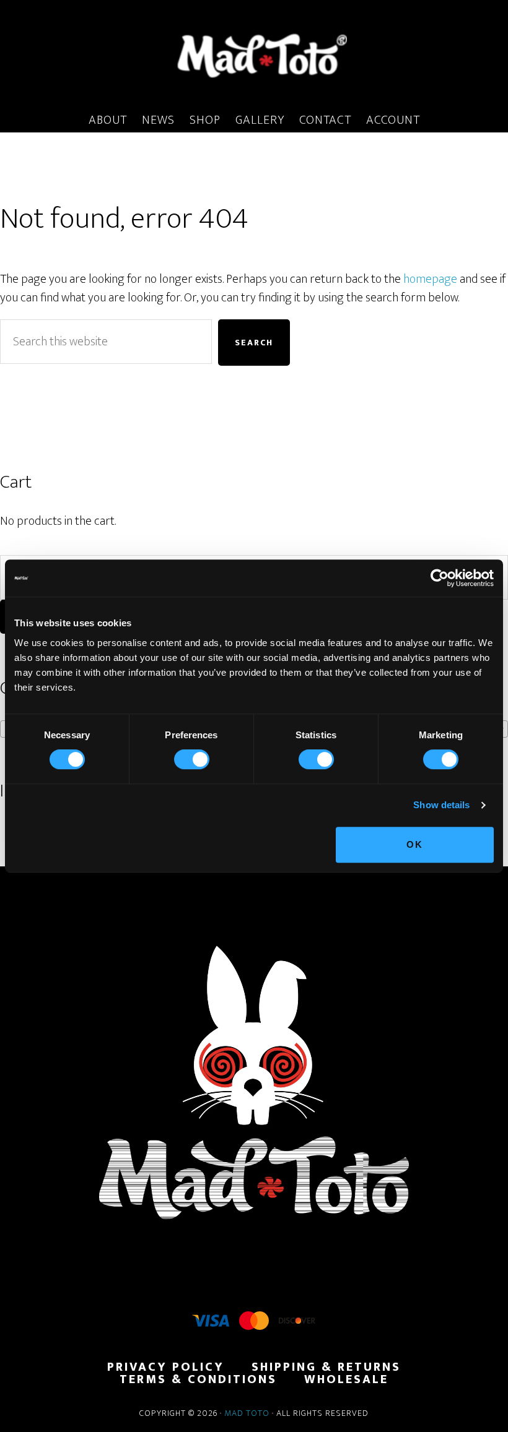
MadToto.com (254, 55)
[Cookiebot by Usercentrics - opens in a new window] (439, 578)
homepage (430, 279)
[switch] (191, 759)
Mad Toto (246, 1413)
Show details (441, 805)
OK (414, 844)
